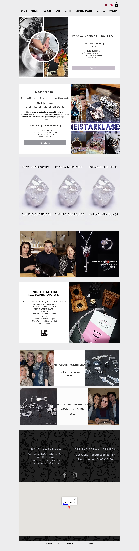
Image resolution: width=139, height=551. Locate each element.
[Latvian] (106, 5)
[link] (116, 4)
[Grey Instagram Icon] (74, 475)
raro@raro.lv (52, 463)
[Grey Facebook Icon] (64, 475)
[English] (111, 5)
